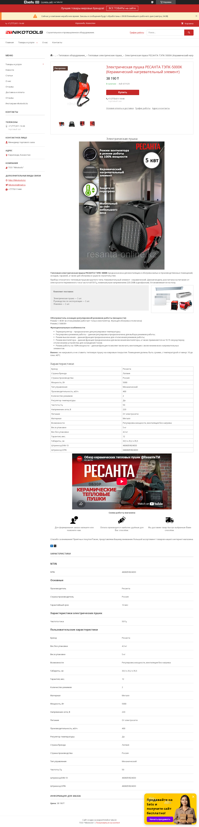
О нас (45, 42)
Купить (122, 92)
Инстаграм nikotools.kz (17, 103)
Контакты (57, 42)
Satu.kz (114, 820)
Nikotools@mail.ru (16, 185)
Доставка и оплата (15, 92)
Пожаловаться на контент (108, 822)
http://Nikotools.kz (17, 180)
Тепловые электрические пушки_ (105, 55)
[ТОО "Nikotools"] (24, 33)
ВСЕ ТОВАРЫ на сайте (122, 8)
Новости (10, 69)
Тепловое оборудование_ (72, 55)
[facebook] (51, 546)
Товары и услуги (26, 42)
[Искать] (189, 33)
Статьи (9, 75)
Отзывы (10, 86)
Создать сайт (47, 2)
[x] (55, 546)
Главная (10, 42)
